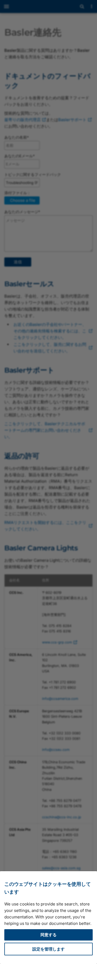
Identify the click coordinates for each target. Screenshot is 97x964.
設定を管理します (48, 949)
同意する (48, 934)
